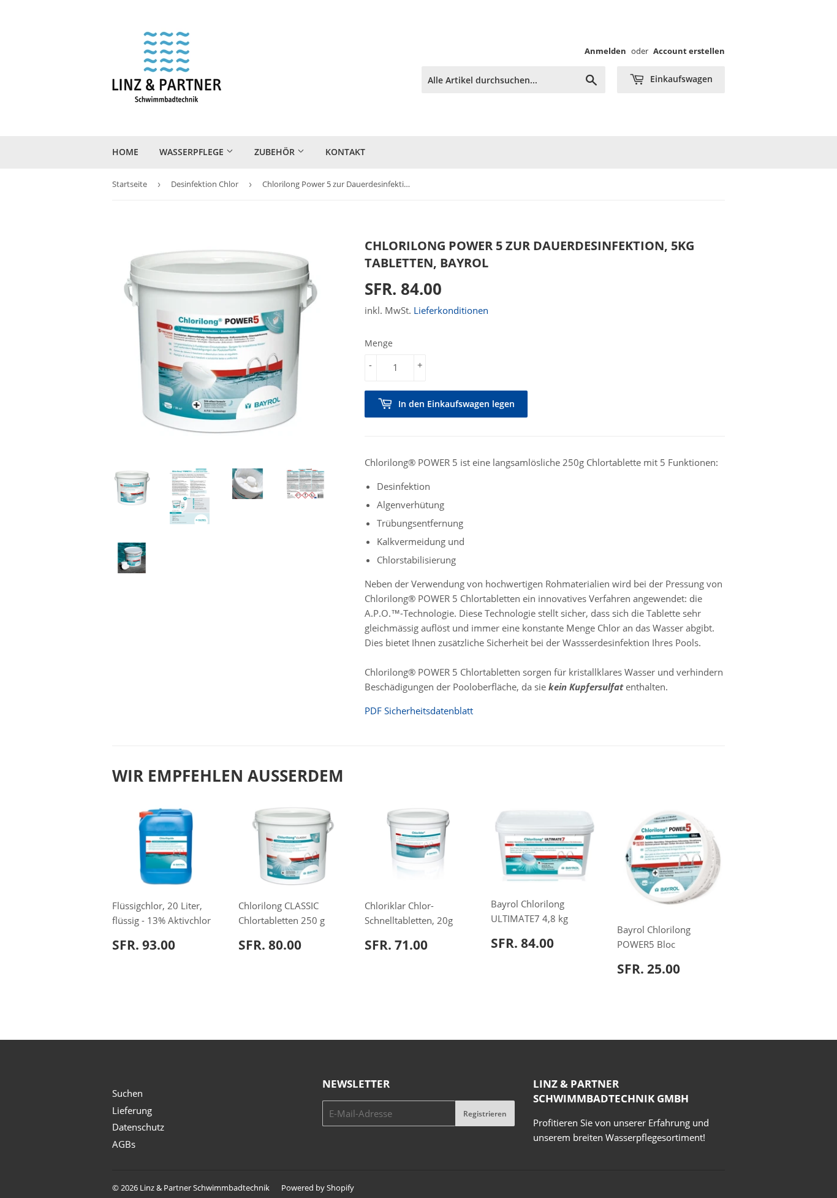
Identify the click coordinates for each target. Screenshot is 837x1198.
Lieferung (132, 1110)
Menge (379, 343)
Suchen (127, 1093)
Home (125, 152)
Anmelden (605, 50)
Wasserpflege (192, 152)
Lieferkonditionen (451, 310)
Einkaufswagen (680, 79)
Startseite (129, 183)
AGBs (123, 1144)
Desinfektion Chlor (204, 183)
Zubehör (275, 152)
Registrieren (485, 1113)
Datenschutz (138, 1127)
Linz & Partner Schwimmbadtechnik (205, 1187)
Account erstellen (689, 50)
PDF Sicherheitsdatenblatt (419, 710)
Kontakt (345, 152)
